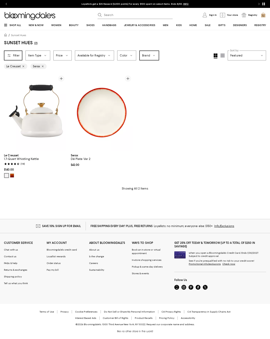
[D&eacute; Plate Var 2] (102, 112)
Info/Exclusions (224, 226)
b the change (96, 256)
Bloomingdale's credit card (62, 249)
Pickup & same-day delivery (147, 266)
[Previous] (8, 112)
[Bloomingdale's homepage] (6, 35)
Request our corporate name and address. (170, 324)
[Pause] (263, 4)
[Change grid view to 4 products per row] (215, 56)
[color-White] (6, 175)
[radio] (6, 175)
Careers (93, 263)
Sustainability (96, 270)
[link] (35, 165)
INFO (186, 4)
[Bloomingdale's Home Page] (30, 16)
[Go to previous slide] (6, 4)
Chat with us (11, 249)
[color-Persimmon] (12, 175)
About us (94, 249)
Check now (228, 264)
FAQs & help (10, 263)
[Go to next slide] (259, 4)
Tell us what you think (16, 283)
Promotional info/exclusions (205, 264)
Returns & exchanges (15, 270)
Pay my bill (53, 270)
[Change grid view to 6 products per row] (223, 55)
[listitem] (135, 4)
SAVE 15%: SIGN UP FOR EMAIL (61, 226)
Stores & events (140, 273)
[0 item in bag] (263, 15)
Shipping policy (13, 276)
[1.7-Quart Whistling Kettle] (35, 112)
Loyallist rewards (56, 256)
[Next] (61, 112)
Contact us (10, 256)
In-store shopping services (147, 260)
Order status (54, 263)
